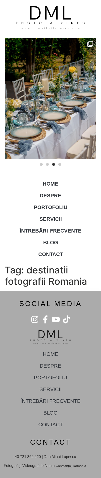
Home (50, 184)
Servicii (50, 219)
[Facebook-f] (45, 319)
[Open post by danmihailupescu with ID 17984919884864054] (50, 98)
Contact (50, 254)
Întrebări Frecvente (51, 231)
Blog (50, 242)
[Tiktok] (66, 319)
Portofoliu (50, 207)
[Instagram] (35, 319)
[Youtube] (56, 319)
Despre (50, 195)
